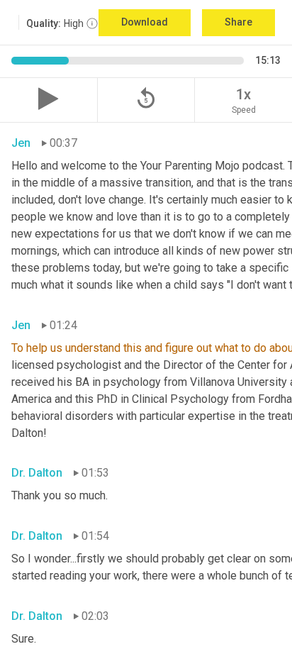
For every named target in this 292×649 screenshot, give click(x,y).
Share (238, 22)
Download (144, 22)
